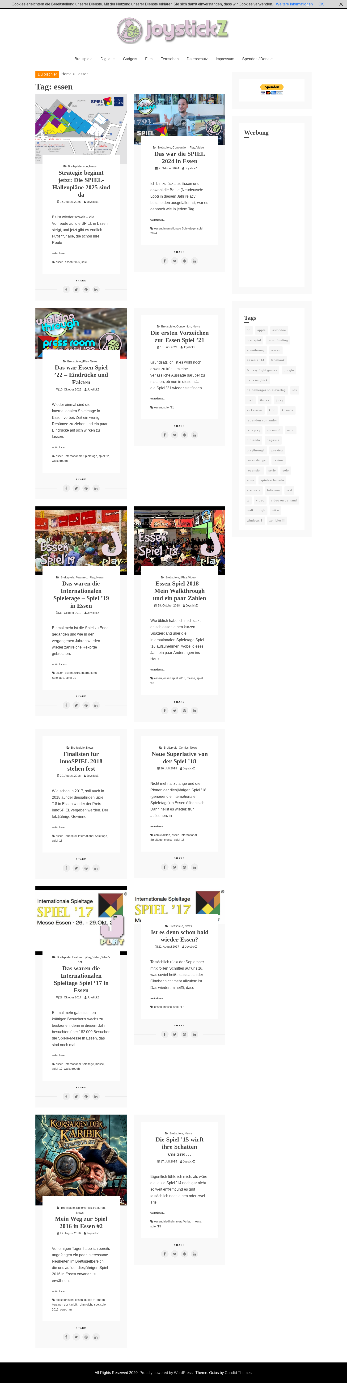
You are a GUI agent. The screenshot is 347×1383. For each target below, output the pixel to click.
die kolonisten (65, 1300)
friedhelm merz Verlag (177, 1221)
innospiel (71, 836)
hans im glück (257, 380)
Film (148, 59)
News (93, 166)
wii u (275, 510)
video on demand (284, 500)
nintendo (253, 440)
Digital (106, 59)
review (279, 460)
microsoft (274, 430)
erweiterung (256, 350)
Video (200, 147)
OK (321, 4)
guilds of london (94, 1300)
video (260, 500)
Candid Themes (238, 1373)
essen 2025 (72, 262)
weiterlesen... (59, 253)
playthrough (256, 450)
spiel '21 (168, 407)
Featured (81, 577)
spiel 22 (104, 456)
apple (261, 330)
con (85, 166)
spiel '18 (57, 840)
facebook (278, 360)
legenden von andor (262, 420)
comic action (162, 835)
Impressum (225, 59)
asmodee (279, 330)
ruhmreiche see (89, 1304)
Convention (180, 147)
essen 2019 (72, 673)
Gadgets (130, 59)
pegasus (273, 440)
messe (191, 678)
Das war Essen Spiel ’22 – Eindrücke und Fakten (81, 375)
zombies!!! (277, 520)
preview (277, 450)
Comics (184, 747)
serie (272, 470)
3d (249, 330)
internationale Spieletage (179, 228)
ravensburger (257, 460)
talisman (273, 490)
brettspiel (254, 340)
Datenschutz (197, 59)
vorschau (66, 1309)
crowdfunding (278, 340)
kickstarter (254, 410)
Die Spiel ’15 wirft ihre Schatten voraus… (180, 1147)
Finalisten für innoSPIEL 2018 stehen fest (81, 761)
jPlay (192, 147)
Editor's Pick (84, 1207)
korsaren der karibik (64, 1304)
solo (286, 470)
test (289, 490)
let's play (253, 430)
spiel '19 (71, 677)
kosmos (287, 410)
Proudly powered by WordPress (167, 1373)
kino (272, 410)
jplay (279, 400)
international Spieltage (92, 836)
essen (59, 262)
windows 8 (255, 520)
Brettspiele (84, 59)
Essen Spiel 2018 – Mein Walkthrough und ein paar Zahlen (179, 591)
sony (250, 480)
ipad (250, 400)
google (289, 370)
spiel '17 (57, 1068)
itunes (264, 400)
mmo (290, 430)
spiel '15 (155, 1226)
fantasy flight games (262, 370)
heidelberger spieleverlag (266, 390)
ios (294, 390)
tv (248, 500)
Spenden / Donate (257, 59)
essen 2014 (255, 360)
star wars (254, 490)
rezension (254, 470)
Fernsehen (170, 59)
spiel (84, 262)
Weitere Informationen (294, 4)
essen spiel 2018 (174, 678)
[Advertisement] (272, 211)
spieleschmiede (272, 480)
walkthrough (60, 460)
